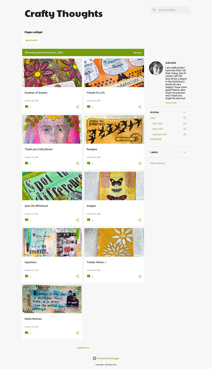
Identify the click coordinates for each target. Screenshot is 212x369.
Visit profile (171, 103)
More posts (83, 348)
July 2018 (157, 123)
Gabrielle (170, 62)
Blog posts (32, 40)
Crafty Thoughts (64, 13)
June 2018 (158, 129)
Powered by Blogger (107, 358)
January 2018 (160, 134)
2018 (152, 118)
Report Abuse (157, 163)
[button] (77, 107)
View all (138, 53)
